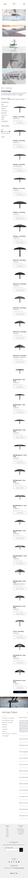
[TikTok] (9, 861)
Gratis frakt (20, 120)
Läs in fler (20, 692)
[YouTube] (18, 861)
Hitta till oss (20, 833)
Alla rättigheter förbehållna (19, 867)
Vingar (14, 29)
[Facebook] (14, 861)
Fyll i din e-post (8, 847)
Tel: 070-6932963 (20, 830)
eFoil (14, 15)
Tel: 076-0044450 (20, 832)
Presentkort (14, 76)
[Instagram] (11, 861)
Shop (7, 830)
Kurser (7, 832)
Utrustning (14, 60)
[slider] (2, 131)
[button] (24, 4)
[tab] (9, 716)
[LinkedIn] (16, 861)
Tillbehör (14, 45)
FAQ (7, 836)
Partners (7, 835)
